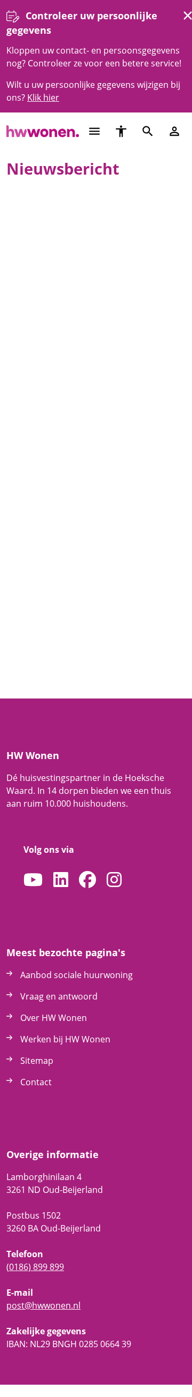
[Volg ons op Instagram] (114, 880)
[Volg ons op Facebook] (87, 880)
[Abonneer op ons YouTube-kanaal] (33, 880)
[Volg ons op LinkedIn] (60, 880)
